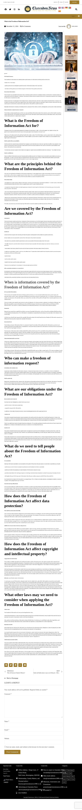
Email (6, 730)
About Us (55, 2)
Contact (61, 2)
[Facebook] (5, 9)
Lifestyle (64, 770)
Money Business (71, 770)
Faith (70, 773)
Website (6, 738)
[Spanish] (59, 11)
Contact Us (5, 773)
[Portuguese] (70, 7)
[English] (59, 7)
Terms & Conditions (6, 771)
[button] (74, 2)
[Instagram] (14, 9)
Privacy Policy (5, 769)
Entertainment (65, 773)
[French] (63, 7)
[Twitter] (10, 9)
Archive (66, 2)
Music (73, 776)
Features (64, 779)
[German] (66, 7)
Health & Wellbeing (66, 776)
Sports (69, 779)
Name (6, 721)
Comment (7, 694)
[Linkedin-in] (19, 9)
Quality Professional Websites (52, 797)
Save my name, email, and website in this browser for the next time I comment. (30, 747)
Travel (73, 779)
